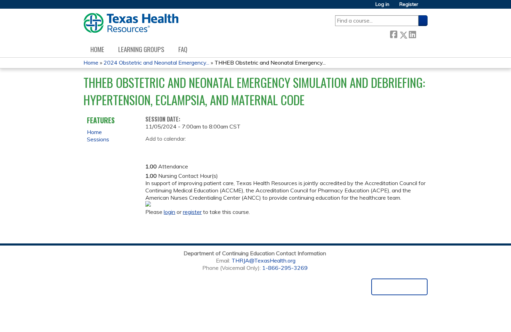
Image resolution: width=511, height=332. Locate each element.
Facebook (393, 34)
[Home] (130, 23)
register (192, 211)
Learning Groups (141, 49)
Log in (382, 4)
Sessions (98, 139)
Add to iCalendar (184, 149)
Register (408, 4)
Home (97, 49)
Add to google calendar (152, 149)
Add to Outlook (200, 149)
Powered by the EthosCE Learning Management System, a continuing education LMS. (399, 287)
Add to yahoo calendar (168, 149)
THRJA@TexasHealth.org (263, 260)
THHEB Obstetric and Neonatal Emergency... (270, 62)
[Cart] (425, 7)
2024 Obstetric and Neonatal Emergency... (156, 62)
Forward (421, 33)
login (169, 211)
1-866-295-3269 (285, 267)
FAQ (182, 49)
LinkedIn (412, 34)
